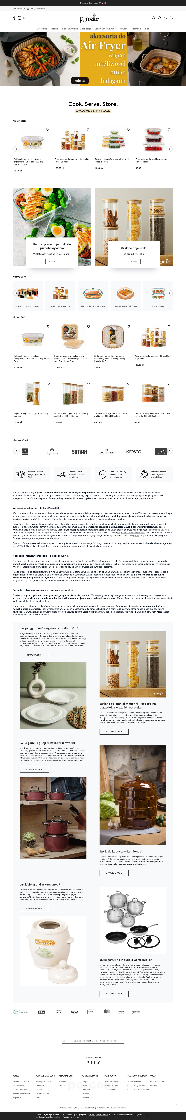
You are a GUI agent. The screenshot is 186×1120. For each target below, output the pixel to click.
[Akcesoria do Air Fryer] (126, 293)
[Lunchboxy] (158, 293)
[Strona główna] (89, 18)
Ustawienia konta (111, 1085)
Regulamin (17, 1098)
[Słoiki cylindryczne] (60, 293)
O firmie (153, 1085)
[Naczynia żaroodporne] (93, 293)
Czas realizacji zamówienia (138, 1089)
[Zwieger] (79, 451)
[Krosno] (106, 451)
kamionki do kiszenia (158, 529)
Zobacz (52, 261)
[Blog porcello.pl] (25, 18)
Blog (147, 28)
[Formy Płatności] (76, 1011)
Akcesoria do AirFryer (126, 306)
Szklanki (39, 1089)
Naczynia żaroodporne (93, 306)
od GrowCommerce (117, 1108)
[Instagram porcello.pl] (19, 18)
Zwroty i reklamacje (20, 1089)
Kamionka (40, 1085)
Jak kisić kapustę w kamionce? (121, 851)
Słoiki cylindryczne (60, 306)
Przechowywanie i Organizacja (76, 28)
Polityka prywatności (21, 1094)
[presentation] (16, 149)
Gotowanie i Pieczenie (47, 28)
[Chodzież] (161, 451)
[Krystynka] (24, 451)
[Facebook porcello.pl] (14, 18)
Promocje (136, 28)
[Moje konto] (159, 18)
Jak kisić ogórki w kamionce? (40, 884)
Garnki (38, 1098)
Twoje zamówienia (111, 1081)
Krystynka (86, 1089)
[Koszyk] (171, 18)
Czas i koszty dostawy (136, 1085)
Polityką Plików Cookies (98, 1115)
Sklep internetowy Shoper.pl (71, 1108)
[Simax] (52, 451)
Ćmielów (85, 1094)
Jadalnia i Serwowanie (105, 28)
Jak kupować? (18, 1085)
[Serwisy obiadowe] (93, 59)
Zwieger (85, 1081)
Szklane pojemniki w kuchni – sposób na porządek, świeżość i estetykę (128, 705)
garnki (136, 535)
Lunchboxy (158, 306)
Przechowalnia (110, 1089)
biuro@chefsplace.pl (38, 8)
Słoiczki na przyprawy (27, 306)
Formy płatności (134, 1081)
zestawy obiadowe (46, 529)
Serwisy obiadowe (43, 1081)
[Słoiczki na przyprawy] (28, 293)
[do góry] (176, 1104)
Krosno (84, 1085)
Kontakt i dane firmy (158, 1081)
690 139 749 (20, 8)
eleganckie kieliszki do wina (131, 532)
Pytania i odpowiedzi (21, 1081)
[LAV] (134, 451)
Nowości (124, 28)
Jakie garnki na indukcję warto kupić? (126, 960)
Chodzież (85, 1098)
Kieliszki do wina (42, 1094)
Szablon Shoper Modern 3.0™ (97, 1108)
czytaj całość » (34, 655)
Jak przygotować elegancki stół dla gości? (49, 628)
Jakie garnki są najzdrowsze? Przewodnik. (48, 743)
